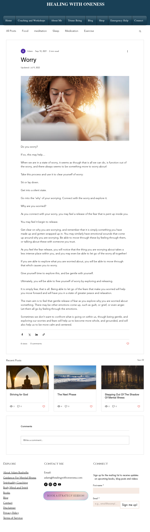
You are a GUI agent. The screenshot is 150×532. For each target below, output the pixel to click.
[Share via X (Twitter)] (29, 334)
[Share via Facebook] (22, 334)
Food (25, 31)
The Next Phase (66, 394)
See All (140, 360)
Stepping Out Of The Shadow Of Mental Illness (122, 396)
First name (98, 485)
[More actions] (127, 51)
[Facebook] (46, 484)
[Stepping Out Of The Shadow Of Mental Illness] (122, 377)
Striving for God (19, 394)
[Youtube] (59, 484)
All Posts (11, 31)
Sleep (56, 31)
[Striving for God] (27, 377)
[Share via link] (43, 334)
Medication (71, 31)
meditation (40, 31)
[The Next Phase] (75, 377)
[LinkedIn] (55, 484)
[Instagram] (50, 484)
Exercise (89, 31)
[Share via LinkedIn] (36, 334)
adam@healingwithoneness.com (63, 477)
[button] (32, 20)
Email (96, 498)
